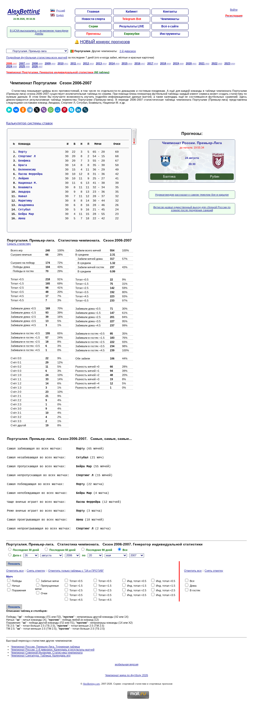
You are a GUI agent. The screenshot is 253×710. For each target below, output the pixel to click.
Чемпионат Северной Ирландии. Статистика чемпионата (47, 652)
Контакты (170, 11)
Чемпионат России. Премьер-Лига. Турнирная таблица (45, 646)
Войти (233, 9)
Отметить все (15, 570)
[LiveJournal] (85, 110)
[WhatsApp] (51, 110)
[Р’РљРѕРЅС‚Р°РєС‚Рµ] (16, 110)
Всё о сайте (170, 26)
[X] (37, 110)
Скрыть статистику (19, 243)
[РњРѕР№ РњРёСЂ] (58, 110)
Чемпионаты (170, 19)
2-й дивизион (128, 51)
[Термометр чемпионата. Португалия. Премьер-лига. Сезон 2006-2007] (134, 143)
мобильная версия (126, 664)
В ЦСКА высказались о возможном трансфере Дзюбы (39, 32)
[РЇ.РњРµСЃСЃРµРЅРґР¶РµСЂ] (9, 110)
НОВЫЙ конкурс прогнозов (105, 42)
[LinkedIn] (78, 110)
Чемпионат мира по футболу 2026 (126, 675)
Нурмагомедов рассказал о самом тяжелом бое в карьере (192, 194)
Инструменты (170, 34)
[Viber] (44, 110)
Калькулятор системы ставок (29, 123)
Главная (93, 11)
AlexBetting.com (91, 684)
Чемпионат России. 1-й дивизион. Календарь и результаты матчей (52, 649)
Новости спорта (93, 19)
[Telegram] (30, 110)
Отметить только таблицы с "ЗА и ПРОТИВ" (76, 570)
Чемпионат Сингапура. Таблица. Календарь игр (40, 655)
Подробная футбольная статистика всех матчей (36, 57)
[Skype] (71, 110)
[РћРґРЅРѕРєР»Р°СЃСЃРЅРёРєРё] (23, 110)
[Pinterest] (64, 110)
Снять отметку (36, 570)
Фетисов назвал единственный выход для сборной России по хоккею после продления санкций (192, 209)
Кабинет (132, 11)
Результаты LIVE (131, 26)
